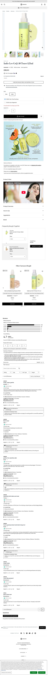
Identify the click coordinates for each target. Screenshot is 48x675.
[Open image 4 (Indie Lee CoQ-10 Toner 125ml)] (27, 54)
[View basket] (44, 4)
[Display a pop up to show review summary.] (17, 296)
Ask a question (24, 67)
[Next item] (44, 288)
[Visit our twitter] (24, 633)
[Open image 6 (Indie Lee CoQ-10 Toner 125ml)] (42, 54)
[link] (41, 4)
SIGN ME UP (42, 627)
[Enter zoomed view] (42, 47)
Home (4, 11)
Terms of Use (3, 670)
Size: (5, 91)
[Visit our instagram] (26, 633)
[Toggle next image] (44, 31)
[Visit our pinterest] (35, 633)
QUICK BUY (12, 303)
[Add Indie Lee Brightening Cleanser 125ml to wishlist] (20, 271)
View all (42, 76)
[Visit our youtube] (29, 633)
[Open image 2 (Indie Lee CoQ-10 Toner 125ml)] (13, 54)
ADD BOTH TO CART (36, 246)
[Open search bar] (4, 4)
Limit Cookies (41, 672)
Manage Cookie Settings (6, 672)
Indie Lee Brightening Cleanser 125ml (12, 291)
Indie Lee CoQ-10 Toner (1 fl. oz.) (34, 291)
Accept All (34, 672)
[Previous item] (3, 288)
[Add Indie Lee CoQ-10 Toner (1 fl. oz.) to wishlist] (42, 271)
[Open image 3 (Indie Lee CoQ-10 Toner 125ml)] (20, 54)
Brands (7, 11)
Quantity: (6, 108)
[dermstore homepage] (23, 4)
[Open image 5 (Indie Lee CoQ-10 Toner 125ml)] (34, 54)
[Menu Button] (1, 4)
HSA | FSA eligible (9, 73)
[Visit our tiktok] (32, 633)
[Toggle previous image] (3, 31)
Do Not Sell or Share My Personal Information (23, 645)
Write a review (17, 67)
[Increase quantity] (13, 110)
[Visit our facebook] (21, 633)
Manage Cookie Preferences (23, 642)
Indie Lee (12, 11)
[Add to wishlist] (41, 116)
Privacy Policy (40, 669)
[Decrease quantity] (5, 110)
